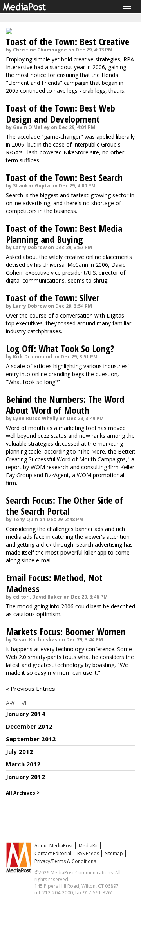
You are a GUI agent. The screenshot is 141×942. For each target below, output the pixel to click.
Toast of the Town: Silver (52, 297)
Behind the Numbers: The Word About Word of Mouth (65, 405)
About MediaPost (53, 845)
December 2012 (29, 726)
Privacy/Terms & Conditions (65, 861)
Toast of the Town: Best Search (64, 177)
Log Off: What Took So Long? (60, 348)
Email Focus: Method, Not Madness (54, 583)
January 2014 (25, 714)
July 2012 (19, 751)
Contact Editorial (52, 853)
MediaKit (88, 845)
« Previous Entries (30, 688)
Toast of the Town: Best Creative (67, 41)
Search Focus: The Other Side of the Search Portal (64, 506)
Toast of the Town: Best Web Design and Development (60, 113)
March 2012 (23, 764)
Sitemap (114, 853)
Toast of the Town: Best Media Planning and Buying (64, 234)
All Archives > (23, 793)
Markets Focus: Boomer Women (65, 631)
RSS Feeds (88, 853)
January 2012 (25, 776)
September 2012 (31, 739)
